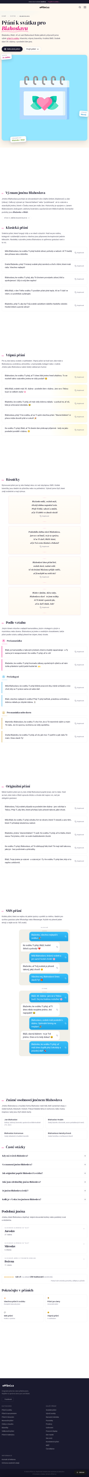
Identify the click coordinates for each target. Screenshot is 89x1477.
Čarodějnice (50, 1449)
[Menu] (85, 7)
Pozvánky (49, 1420)
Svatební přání (51, 1410)
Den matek (50, 1435)
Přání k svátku (7, 1410)
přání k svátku (13, 38)
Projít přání (31, 49)
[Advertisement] (40, 171)
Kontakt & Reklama (9, 1459)
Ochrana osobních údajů (10, 1463)
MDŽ (47, 1445)
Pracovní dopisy (51, 1431)
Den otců (49, 1438)
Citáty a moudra (7, 1424)
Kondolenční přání (52, 1442)
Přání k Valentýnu (8, 1435)
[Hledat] (80, 7)
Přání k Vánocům (8, 1417)
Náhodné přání (13, 49)
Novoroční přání (7, 1420)
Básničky (5, 1428)
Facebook (8, 1399)
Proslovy (49, 1424)
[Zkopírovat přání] (65, 936)
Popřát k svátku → (54, 1)
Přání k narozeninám (9, 1413)
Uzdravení (49, 1428)
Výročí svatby (51, 1413)
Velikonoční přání (8, 1431)
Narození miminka (52, 1417)
